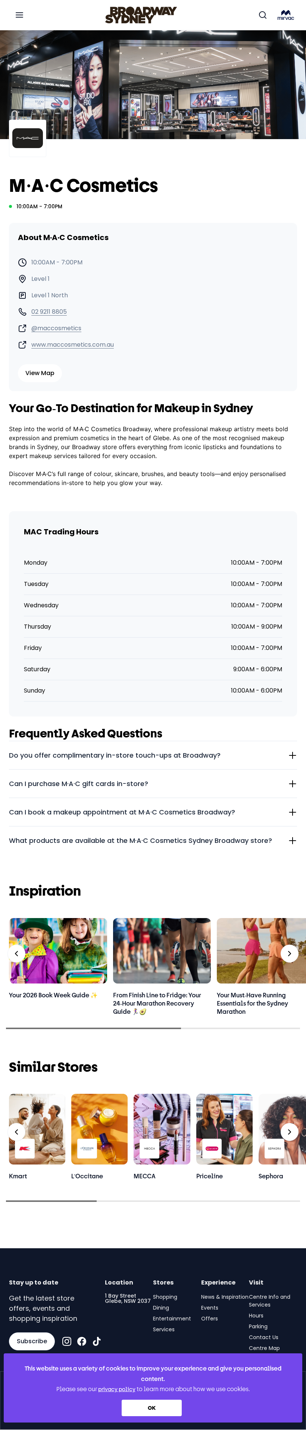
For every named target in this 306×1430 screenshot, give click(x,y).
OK (152, 1408)
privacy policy (116, 1389)
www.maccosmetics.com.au (72, 345)
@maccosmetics (56, 328)
